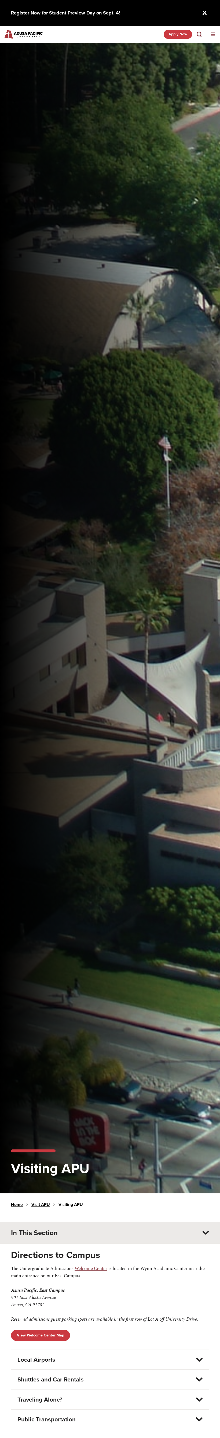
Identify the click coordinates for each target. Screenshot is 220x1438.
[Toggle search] (199, 34)
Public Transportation (46, 1419)
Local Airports (36, 1359)
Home (17, 1204)
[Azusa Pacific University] (23, 34)
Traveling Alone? (39, 1399)
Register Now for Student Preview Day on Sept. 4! (65, 12)
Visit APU (40, 1204)
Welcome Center (91, 1268)
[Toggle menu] (213, 34)
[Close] (204, 13)
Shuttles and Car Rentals (50, 1379)
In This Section (34, 1233)
